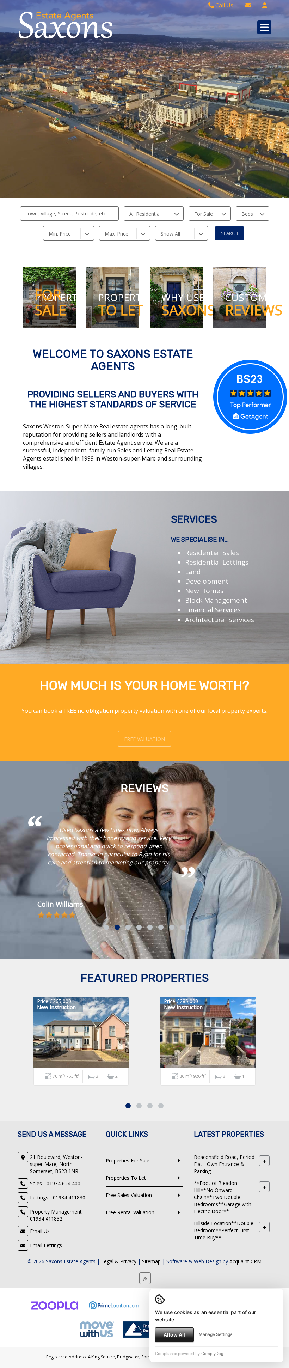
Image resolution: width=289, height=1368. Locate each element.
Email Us (40, 1295)
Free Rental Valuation (130, 1276)
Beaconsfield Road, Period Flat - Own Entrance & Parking (224, 1228)
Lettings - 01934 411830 (57, 1262)
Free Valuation (144, 739)
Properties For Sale (127, 1225)
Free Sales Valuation (129, 1259)
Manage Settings (215, 1334)
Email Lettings (46, 1309)
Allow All (174, 1335)
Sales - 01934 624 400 (55, 1248)
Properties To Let (126, 1242)
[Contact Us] (264, 5)
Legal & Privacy (118, 1326)
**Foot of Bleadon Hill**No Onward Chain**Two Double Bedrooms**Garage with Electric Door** (222, 1261)
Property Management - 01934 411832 (57, 1280)
